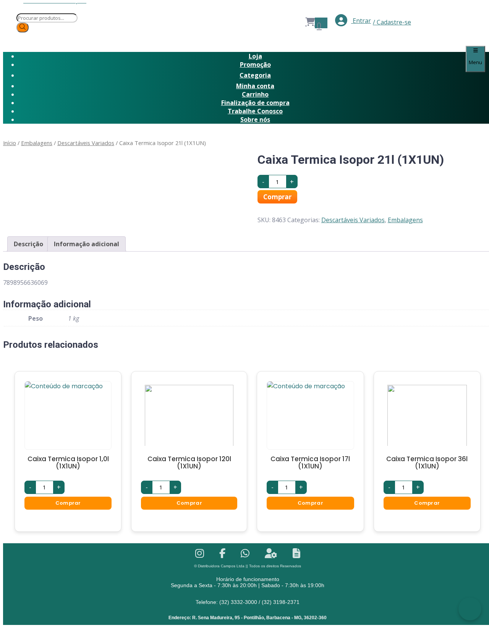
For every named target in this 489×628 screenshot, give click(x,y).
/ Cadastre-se (392, 22)
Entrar (361, 20)
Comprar (277, 196)
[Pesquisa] (22, 27)
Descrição (28, 244)
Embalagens (36, 143)
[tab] (28, 244)
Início (9, 143)
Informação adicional (86, 244)
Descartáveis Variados (85, 143)
